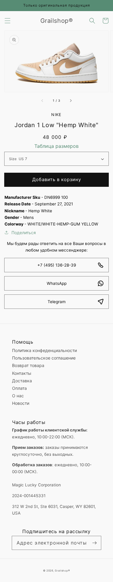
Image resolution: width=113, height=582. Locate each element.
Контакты (21, 373)
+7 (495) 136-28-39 (56, 265)
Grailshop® (62, 570)
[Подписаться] (94, 542)
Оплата (19, 388)
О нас (18, 395)
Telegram (57, 301)
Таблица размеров (56, 146)
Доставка (22, 380)
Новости (20, 403)
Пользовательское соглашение (44, 357)
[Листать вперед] (70, 100)
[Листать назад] (42, 100)
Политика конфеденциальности (44, 350)
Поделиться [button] (23, 232)
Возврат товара (28, 365)
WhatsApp (57, 283)
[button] (7, 20)
